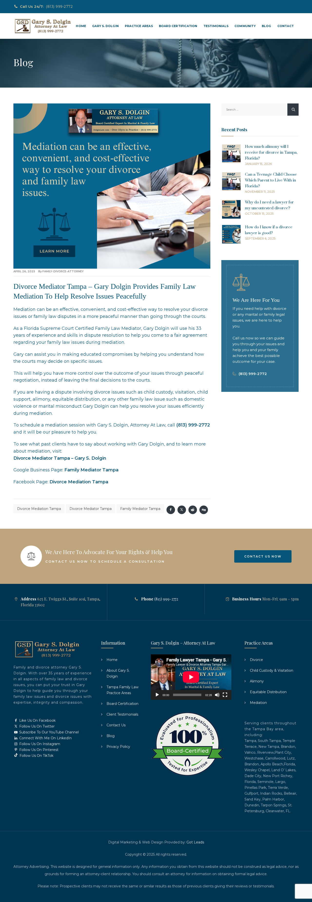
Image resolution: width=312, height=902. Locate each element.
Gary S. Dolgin (105, 26)
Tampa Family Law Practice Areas (122, 690)
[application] (191, 677)
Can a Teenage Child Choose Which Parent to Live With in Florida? (271, 180)
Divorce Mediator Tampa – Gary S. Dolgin (59, 458)
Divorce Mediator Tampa (90, 509)
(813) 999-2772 (59, 6)
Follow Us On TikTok (36, 755)
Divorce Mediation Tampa (78, 482)
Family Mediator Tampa (91, 470)
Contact (285, 26)
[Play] (157, 694)
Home (81, 26)
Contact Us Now (263, 556)
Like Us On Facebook (37, 720)
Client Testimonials (122, 714)
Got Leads (195, 842)
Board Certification (178, 26)
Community (245, 26)
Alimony (257, 681)
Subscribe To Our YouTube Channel (48, 732)
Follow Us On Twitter (36, 726)
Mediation (258, 702)
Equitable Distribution (268, 692)
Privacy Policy (118, 746)
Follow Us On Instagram (39, 744)
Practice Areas (139, 26)
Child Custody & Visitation (271, 670)
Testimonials (216, 26)
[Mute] (217, 694)
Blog (266, 26)
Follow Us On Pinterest (38, 750)
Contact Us (116, 725)
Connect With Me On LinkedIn (45, 738)
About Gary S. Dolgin (118, 673)
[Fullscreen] (225, 694)
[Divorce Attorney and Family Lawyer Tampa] (42, 26)
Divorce (256, 660)
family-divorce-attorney (63, 271)
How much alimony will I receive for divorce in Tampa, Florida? (271, 152)
